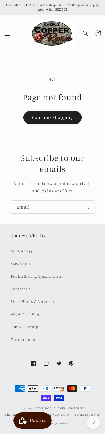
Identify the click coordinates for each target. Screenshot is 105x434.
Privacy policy (59, 414)
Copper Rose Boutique (49, 408)
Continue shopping (52, 117)
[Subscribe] (88, 207)
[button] (7, 33)
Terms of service (87, 414)
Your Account (23, 339)
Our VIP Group (24, 326)
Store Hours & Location (32, 301)
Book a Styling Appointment (37, 276)
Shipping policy (55, 423)
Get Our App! (22, 251)
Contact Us (21, 288)
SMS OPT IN (21, 263)
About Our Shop (25, 314)
